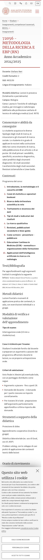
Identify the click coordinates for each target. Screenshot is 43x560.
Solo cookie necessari (21, 540)
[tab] (37, 3)
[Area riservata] (26, 3)
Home (4, 21)
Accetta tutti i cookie (21, 555)
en (38, 3)
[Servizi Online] (21, 3)
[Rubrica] (15, 3)
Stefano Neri (16, 71)
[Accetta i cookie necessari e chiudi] (37, 471)
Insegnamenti (8, 31)
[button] (36, 11)
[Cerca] (10, 3)
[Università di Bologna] (17, 11)
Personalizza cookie (20, 547)
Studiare (13, 21)
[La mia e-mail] (31, 3)
